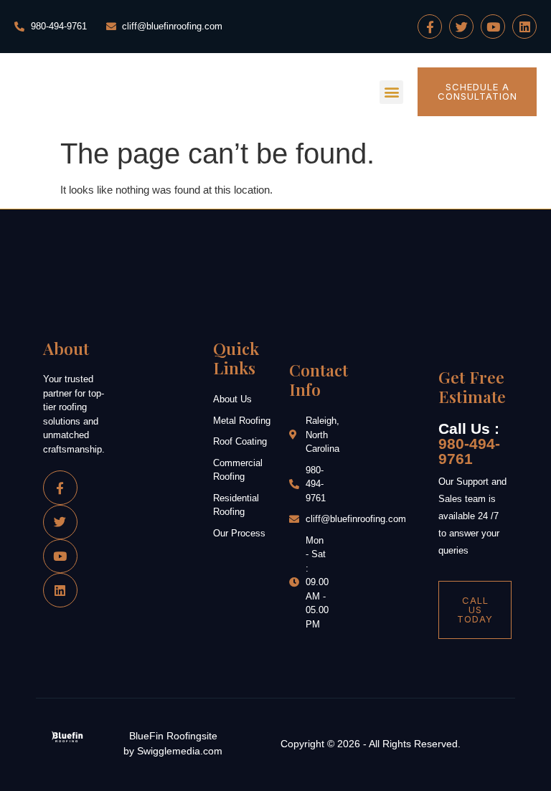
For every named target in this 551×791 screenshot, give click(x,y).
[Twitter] (461, 26)
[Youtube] (493, 26)
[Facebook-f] (430, 26)
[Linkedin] (524, 26)
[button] (391, 92)
